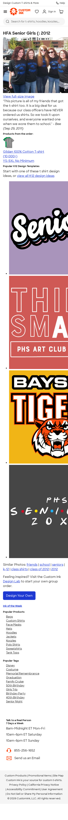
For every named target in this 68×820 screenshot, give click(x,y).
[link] (20, 11)
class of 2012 (39, 569)
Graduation (14, 677)
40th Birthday (15, 697)
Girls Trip (12, 689)
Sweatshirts (14, 648)
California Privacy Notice (43, 784)
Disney (10, 665)
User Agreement (52, 789)
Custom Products (16, 775)
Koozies (11, 640)
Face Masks (13, 624)
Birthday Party (16, 693)
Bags (9, 616)
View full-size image (18, 97)
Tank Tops (12, 652)
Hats (9, 628)
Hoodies (11, 632)
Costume (12, 669)
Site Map (58, 775)
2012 (54, 569)
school (45, 565)
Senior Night (14, 701)
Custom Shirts (15, 620)
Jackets (11, 636)
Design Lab (11, 581)
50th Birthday (15, 685)
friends (32, 565)
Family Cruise (15, 681)
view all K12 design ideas (35, 176)
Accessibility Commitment (23, 789)
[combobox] (34, 21)
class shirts (19, 569)
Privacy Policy (18, 784)
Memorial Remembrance (22, 673)
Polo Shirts (13, 644)
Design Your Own (19, 596)
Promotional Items (39, 775)
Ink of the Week (12, 606)
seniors (57, 565)
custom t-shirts (52, 780)
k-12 (6, 569)
